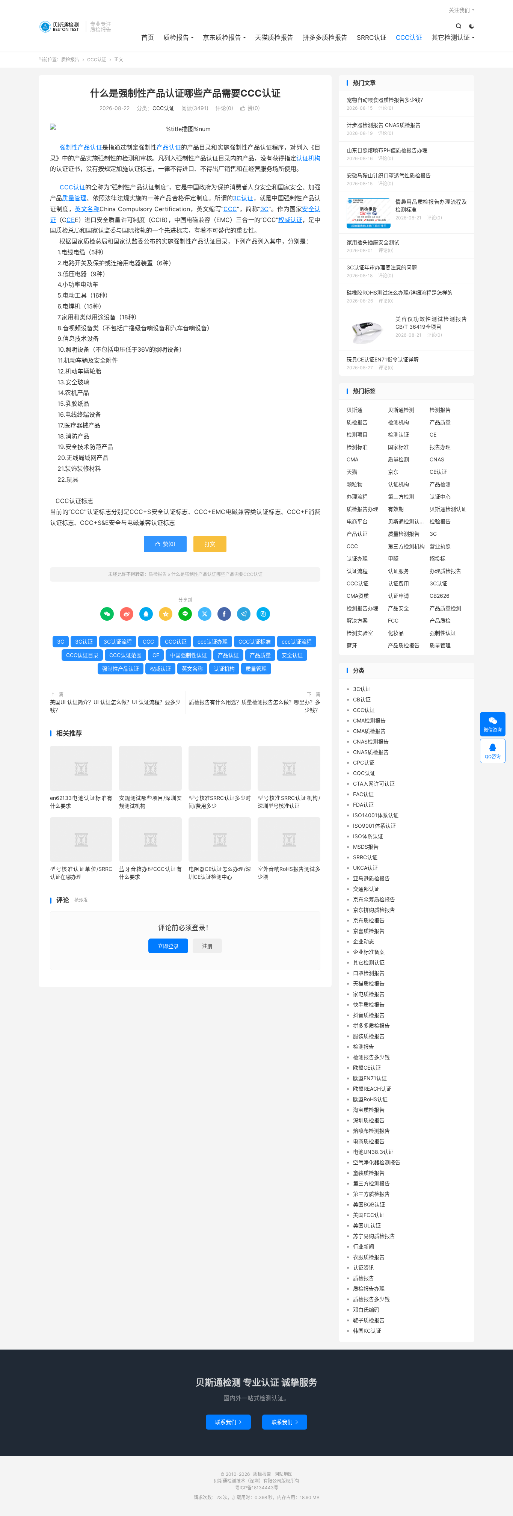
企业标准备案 (369, 952)
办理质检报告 (445, 571)
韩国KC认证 (367, 1330)
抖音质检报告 (369, 1015)
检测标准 (357, 447)
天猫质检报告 (274, 37)
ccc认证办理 (213, 641)
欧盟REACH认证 (372, 1088)
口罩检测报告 (369, 973)
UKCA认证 (365, 868)
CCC (230, 209)
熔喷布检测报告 (371, 1131)
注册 (207, 946)
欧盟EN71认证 (370, 1078)
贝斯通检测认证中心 (406, 521)
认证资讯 (363, 1267)
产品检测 (440, 484)
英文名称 (87, 209)
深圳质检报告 (369, 1120)
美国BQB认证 (369, 1204)
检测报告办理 (362, 608)
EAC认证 (363, 794)
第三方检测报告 (371, 1183)
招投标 (437, 558)
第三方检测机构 (406, 546)
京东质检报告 (222, 37)
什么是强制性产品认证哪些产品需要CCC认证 (185, 93)
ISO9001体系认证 (374, 825)
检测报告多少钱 (371, 1057)
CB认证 (362, 699)
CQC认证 (364, 773)
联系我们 (228, 1422)
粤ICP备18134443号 (256, 1487)
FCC (393, 620)
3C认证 (243, 198)
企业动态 (363, 941)
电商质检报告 (369, 1141)
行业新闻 (363, 1246)
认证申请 (398, 595)
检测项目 (357, 434)
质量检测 (398, 459)
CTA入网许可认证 (374, 783)
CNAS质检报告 (371, 752)
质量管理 (74, 198)
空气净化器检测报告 (376, 1162)
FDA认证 (363, 804)
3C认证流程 (118, 641)
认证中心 (440, 496)
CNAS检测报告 (371, 741)
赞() (250, 108)
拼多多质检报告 (325, 37)
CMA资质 (358, 595)
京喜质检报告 (369, 931)
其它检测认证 (451, 37)
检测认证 (398, 434)
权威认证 (290, 220)
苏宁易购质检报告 (374, 1236)
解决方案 (357, 620)
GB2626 (440, 595)
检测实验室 (360, 633)
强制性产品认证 (81, 147)
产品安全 (398, 608)
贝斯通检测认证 (448, 509)
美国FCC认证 (369, 1215)
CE (70, 220)
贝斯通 (354, 410)
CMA (352, 459)
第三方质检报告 (371, 1194)
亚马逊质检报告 (371, 878)
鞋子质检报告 (369, 1320)
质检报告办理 (362, 509)
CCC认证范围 (125, 655)
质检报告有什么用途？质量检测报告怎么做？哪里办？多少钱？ (254, 706)
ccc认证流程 (297, 641)
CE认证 (438, 472)
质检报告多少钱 (371, 1299)
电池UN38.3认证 (373, 1152)
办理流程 (357, 496)
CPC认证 (363, 762)
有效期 (396, 509)
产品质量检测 (445, 608)
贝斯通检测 (401, 410)
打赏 (210, 544)
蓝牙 (352, 645)
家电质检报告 (369, 994)
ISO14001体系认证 (375, 815)
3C (264, 209)
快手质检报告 (369, 1004)
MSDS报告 (366, 846)
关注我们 (459, 10)
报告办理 (440, 447)
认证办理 (357, 558)
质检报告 (60, 27)
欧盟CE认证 (367, 1067)
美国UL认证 (367, 1225)
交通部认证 (366, 889)
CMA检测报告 (369, 720)
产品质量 (260, 655)
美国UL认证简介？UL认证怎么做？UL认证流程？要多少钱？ (115, 706)
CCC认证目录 (82, 655)
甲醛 (393, 558)
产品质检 (440, 620)
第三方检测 (401, 496)
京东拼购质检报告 (374, 910)
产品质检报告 (403, 645)
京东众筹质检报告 (374, 899)
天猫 (352, 472)
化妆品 (396, 633)
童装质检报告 (369, 1173)
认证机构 (308, 158)
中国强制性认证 (188, 655)
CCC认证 (409, 37)
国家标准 (398, 447)
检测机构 (398, 422)
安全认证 (292, 655)
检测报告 (440, 410)
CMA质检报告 (369, 731)
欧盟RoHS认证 (370, 1099)
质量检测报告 (403, 534)
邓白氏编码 (366, 1309)
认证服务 (398, 571)
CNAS (437, 459)
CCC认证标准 (254, 641)
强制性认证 (443, 633)
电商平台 (357, 521)
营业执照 (440, 546)
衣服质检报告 (369, 1257)
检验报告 (440, 521)
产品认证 (169, 147)
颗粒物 (354, 484)
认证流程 (357, 571)
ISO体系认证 (368, 836)
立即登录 (168, 946)
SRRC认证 (371, 37)
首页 (147, 37)
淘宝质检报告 (369, 1109)
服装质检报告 (369, 1036)
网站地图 (284, 1474)
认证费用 (398, 583)
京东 (393, 472)
